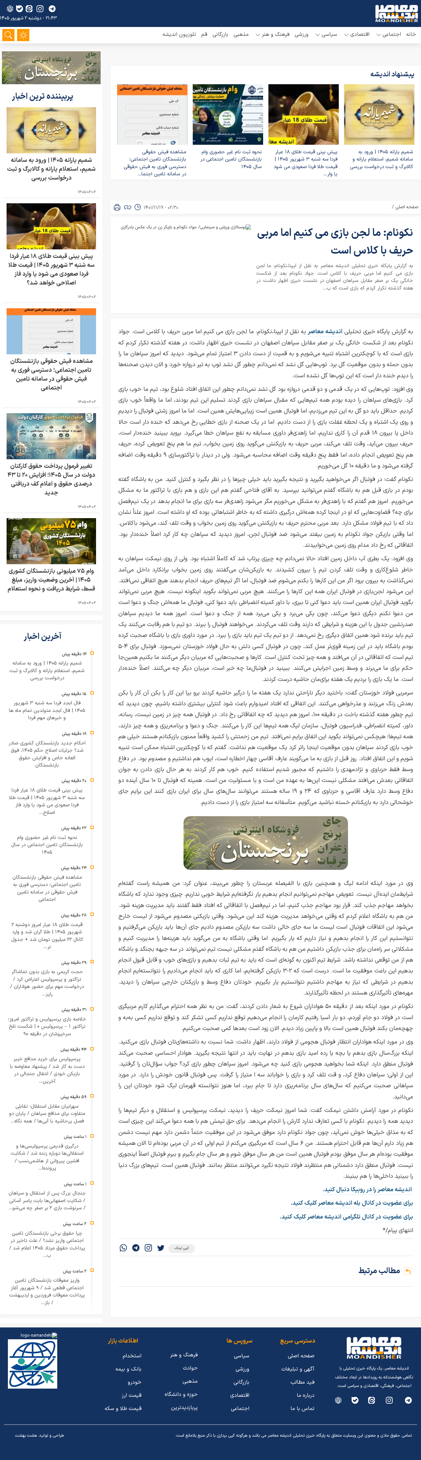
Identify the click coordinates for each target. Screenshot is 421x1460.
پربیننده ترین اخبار (43, 96)
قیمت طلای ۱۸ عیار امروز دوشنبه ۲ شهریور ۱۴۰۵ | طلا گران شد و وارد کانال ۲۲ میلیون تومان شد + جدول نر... (47, 936)
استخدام (132, 1356)
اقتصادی (239, 1395)
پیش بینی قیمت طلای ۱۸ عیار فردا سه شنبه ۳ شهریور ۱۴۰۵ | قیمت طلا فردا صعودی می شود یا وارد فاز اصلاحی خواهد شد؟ (51, 270)
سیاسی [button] (329, 34)
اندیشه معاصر (325, 331)
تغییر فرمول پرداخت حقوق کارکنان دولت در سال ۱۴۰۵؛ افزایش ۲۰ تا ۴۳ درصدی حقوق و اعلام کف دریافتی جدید (51, 479)
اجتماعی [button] (392, 34)
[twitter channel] (408, 1400)
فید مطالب (302, 1382)
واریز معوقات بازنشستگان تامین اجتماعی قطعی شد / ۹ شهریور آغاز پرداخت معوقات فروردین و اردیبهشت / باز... (47, 1292)
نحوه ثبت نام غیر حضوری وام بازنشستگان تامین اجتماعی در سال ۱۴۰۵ (231, 159)
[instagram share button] (40, 8)
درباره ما (305, 1395)
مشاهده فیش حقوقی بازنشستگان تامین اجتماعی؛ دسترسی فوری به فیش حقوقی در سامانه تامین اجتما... (155, 163)
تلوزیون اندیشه (179, 34)
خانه (411, 34)
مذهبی (241, 34)
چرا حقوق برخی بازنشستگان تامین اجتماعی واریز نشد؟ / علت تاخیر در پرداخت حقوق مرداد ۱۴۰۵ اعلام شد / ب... (47, 1245)
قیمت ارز (131, 1395)
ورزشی (302, 34)
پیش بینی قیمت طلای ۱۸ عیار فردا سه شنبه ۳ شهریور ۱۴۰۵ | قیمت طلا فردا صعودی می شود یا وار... (305, 163)
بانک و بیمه (128, 1369)
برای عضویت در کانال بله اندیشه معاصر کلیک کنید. (352, 1203)
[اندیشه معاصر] (396, 13)
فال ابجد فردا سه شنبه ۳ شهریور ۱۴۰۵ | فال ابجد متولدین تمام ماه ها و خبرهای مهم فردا (47, 710)
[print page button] (117, 207)
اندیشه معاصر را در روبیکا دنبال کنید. (367, 1189)
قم (204, 34)
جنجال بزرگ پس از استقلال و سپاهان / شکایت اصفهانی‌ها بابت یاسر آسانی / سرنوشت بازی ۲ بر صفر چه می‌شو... (47, 1201)
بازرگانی (220, 34)
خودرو (134, 1382)
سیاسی (241, 1356)
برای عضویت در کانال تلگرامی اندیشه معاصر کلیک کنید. (346, 1217)
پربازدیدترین (184, 1408)
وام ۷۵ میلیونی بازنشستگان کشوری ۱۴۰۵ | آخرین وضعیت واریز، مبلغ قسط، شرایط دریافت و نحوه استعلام (51, 580)
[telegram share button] (52, 8)
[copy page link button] (128, 207)
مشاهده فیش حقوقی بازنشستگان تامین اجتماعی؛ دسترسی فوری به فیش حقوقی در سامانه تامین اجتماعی (51, 374)
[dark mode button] (23, 35)
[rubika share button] (10, 8)
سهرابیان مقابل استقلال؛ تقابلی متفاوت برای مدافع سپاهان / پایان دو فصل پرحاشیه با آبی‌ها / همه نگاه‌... (47, 1114)
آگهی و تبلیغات (297, 1369)
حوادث (190, 1368)
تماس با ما (302, 1409)
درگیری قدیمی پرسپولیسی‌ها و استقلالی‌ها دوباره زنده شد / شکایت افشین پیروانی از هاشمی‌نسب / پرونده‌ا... (47, 1157)
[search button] (8, 35)
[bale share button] (19, 8)
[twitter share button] (161, 1248)
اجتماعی (240, 1409)
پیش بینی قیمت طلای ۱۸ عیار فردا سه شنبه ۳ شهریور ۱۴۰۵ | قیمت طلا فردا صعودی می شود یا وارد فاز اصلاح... (47, 802)
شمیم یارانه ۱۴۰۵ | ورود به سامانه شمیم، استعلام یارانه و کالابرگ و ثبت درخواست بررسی (381, 159)
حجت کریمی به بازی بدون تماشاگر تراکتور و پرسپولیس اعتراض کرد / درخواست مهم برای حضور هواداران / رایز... (47, 983)
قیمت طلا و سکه (123, 1409)
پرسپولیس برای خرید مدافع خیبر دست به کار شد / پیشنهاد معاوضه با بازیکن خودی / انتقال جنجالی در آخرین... (47, 1070)
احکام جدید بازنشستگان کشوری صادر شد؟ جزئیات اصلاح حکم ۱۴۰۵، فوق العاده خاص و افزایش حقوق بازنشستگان (47, 754)
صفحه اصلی (406, 207)
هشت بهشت (26, 1435)
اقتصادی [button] (359, 34)
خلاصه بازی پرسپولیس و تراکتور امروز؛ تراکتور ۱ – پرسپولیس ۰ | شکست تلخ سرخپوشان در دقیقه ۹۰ (47, 1027)
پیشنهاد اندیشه (392, 74)
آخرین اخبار (43, 637)
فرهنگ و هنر (184, 1355)
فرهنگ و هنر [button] (275, 34)
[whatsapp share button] (123, 1248)
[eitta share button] (29, 8)
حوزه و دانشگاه (181, 1394)
